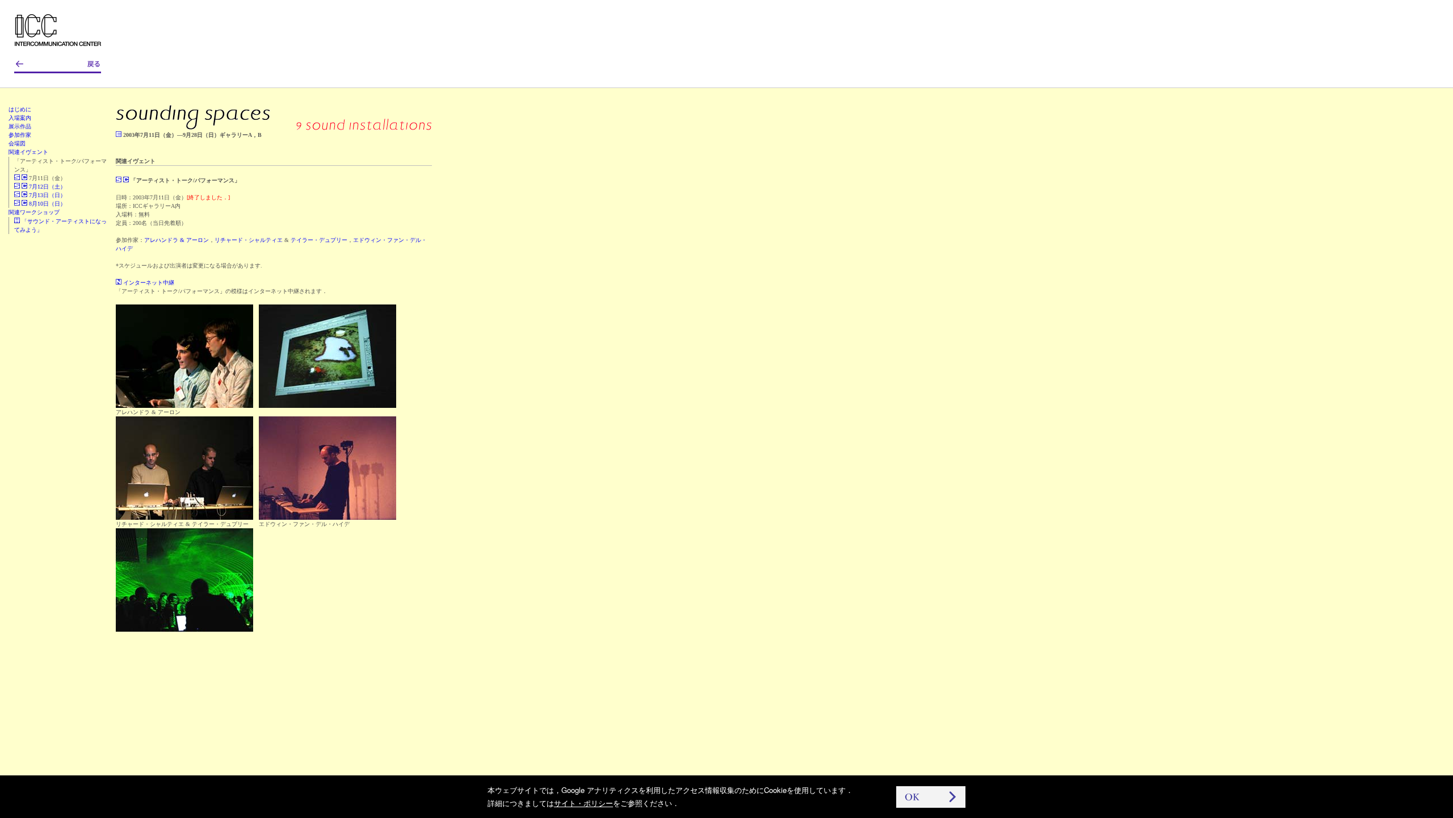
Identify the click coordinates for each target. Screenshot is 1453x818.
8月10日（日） (46, 204)
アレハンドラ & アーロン (176, 240)
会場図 (17, 143)
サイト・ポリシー (583, 803)
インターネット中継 (147, 282)
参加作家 (20, 135)
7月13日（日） (46, 195)
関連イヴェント (28, 152)
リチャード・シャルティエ (249, 240)
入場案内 (20, 118)
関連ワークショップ (34, 212)
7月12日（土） (46, 186)
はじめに (20, 109)
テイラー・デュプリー (319, 240)
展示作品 (20, 126)
